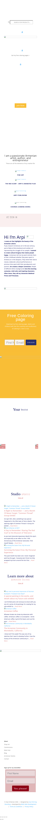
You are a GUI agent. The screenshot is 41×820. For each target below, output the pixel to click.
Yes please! (20, 788)
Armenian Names (9, 756)
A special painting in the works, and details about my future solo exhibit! (19, 597)
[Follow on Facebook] (9, 761)
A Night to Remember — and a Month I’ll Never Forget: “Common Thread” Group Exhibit (19, 513)
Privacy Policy (29, 806)
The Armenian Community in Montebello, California (16, 629)
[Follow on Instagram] (5, 761)
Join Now (20, 105)
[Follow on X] (13, 761)
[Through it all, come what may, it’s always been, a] (20, 728)
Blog (5, 753)
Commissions (8, 747)
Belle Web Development (28, 804)
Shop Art (7, 744)
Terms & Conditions (16, 806)
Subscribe (31, 342)
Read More (13, 526)
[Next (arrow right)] (2, 819)
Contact (6, 759)
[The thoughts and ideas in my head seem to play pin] (20, 713)
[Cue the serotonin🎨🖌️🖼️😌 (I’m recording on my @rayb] (20, 697)
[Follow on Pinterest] (17, 761)
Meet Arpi (7, 750)
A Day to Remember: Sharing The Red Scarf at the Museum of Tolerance (19, 531)
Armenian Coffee (11, 611)
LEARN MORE (11, 282)
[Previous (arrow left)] (1, 819)
